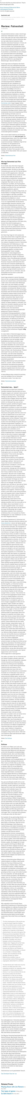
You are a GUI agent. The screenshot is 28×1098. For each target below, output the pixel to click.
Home (1, 7)
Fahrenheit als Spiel (10, 381)
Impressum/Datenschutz (10, 7)
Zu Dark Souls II (10, 1093)
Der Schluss (8, 738)
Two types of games (11, 1091)
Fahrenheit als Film (10, 155)
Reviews (10, 9)
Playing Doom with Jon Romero (13, 1088)
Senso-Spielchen (5, 523)
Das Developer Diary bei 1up (9, 1073)
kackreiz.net (5, 15)
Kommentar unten (6, 103)
